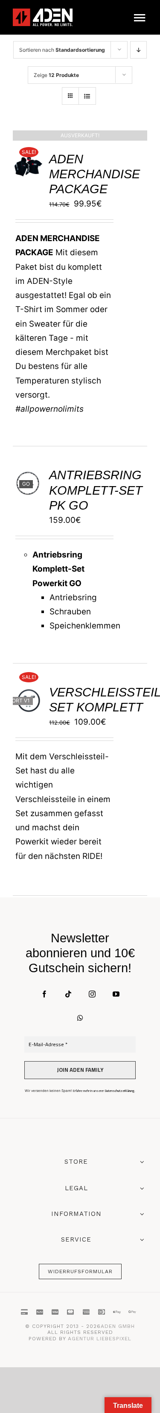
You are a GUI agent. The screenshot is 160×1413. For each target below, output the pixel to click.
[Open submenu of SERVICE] (140, 1239)
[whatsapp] (80, 1018)
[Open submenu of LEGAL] (140, 1188)
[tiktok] (68, 994)
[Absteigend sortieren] (138, 50)
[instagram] (92, 994)
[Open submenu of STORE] (140, 1162)
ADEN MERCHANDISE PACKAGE (94, 174)
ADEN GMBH (118, 1326)
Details (31, 169)
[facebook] (44, 994)
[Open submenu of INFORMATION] (140, 1213)
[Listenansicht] (87, 96)
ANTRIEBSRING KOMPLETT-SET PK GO (96, 490)
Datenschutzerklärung (119, 1091)
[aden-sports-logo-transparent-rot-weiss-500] (43, 13)
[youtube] (116, 994)
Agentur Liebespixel (99, 1339)
